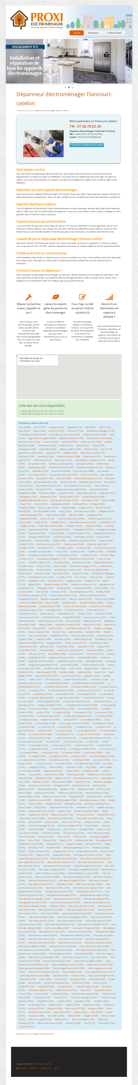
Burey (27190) (65, 511)
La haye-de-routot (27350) (68, 697)
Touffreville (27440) (59, 994)
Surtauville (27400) (97, 979)
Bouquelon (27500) (28, 496)
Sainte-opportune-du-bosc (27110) (100, 972)
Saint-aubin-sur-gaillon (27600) (52, 869)
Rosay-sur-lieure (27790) (39, 851)
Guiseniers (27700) (86, 646)
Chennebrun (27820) (62, 537)
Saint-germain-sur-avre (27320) (66, 898)
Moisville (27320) (94, 796)
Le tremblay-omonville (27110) (83, 749)
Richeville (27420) (36, 847)
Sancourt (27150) (60, 975)
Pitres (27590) (69, 829)
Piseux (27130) (53, 829)
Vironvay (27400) (73, 1023)
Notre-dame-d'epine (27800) (32, 818)
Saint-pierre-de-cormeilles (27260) (75, 935)
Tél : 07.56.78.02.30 (85, 126)
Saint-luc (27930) (105, 909)
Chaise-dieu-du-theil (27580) (50, 526)
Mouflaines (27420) (73, 803)
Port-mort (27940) (27, 836)
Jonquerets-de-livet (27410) (47, 676)
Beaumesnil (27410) (92, 456)
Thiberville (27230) (27, 986)
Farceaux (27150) (58, 591)
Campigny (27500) (95, 515)
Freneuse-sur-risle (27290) (95, 617)
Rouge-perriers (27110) (63, 851)
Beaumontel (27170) (43, 460)
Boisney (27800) (64, 478)
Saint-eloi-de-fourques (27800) (89, 884)
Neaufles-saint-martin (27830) (41, 811)
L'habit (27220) (34, 679)
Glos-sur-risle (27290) (37, 635)
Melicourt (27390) (26, 789)
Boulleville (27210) (107, 493)
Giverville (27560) (93, 632)
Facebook (22, 1068)
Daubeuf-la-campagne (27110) (83, 566)
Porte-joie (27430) (46, 836)
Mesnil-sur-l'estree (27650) (97, 792)
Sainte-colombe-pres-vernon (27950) (68, 964)
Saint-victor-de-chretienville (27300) (43, 957)
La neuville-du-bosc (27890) (63, 708)
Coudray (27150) (78, 551)
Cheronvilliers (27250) (83, 537)
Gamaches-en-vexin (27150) (67, 624)
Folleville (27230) (69, 602)
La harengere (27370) (86, 694)
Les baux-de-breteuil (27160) (101, 756)
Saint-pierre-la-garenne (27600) (32, 946)
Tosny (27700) (25, 994)
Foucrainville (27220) (28, 613)
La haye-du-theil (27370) (93, 697)
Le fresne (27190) (103, 727)
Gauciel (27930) (55, 628)
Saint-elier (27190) (65, 884)
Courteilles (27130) (88, 555)
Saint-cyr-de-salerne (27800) (47, 877)
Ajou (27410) (24, 431)
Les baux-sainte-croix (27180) (33, 760)
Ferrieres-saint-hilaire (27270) (92, 595)
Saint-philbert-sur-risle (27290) (52, 931)
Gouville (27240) (26, 639)
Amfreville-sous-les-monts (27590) (65, 434)
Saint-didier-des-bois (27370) (40, 884)
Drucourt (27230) (42, 573)
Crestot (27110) (27, 559)
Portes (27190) (63, 836)
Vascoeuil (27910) (36, 1008)
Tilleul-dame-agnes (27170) (40, 990)
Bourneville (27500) (90, 500)
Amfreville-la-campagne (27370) (100, 431)
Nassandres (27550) (85, 807)
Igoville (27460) (91, 668)
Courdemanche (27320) (67, 555)
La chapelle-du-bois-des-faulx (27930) (88, 683)
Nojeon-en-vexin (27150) (62, 814)
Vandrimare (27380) (91, 1004)
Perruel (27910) (92, 825)
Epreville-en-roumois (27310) (83, 584)
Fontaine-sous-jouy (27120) (31, 610)
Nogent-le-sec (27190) (38, 814)
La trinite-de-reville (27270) (48, 716)
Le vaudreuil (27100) (71, 752)
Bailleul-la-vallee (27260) (70, 449)
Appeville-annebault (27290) (71, 438)
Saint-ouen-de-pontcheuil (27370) (59, 924)
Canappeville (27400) (28, 518)
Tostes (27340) (41, 994)
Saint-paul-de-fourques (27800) (86, 928)
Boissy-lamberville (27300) (45, 482)
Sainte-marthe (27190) (72, 972)
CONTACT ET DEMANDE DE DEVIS (86, 145)
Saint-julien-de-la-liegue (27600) (32, 906)
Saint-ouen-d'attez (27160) (30, 924)
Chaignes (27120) (27, 526)
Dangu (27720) (43, 566)
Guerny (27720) (46, 646)
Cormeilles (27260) (65, 548)
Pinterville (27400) (36, 829)
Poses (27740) (80, 836)
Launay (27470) (70, 719)
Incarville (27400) (67, 672)
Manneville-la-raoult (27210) (86, 778)
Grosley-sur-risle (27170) (75, 643)
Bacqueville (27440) (47, 449)
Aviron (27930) (82, 445)
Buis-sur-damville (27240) (45, 511)
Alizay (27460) (39, 431)
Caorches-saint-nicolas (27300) (71, 518)
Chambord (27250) (93, 526)
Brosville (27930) (103, 507)
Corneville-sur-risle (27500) (40, 551)
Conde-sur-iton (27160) (74, 544)
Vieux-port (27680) (36, 1015)
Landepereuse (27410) (50, 719)
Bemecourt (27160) (63, 460)
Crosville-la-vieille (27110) (39, 562)
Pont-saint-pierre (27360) (98, 833)
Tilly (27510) (85, 990)
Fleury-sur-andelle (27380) (31, 602)
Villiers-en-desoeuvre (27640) (50, 1023)
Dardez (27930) (60, 566)
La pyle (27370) (42, 712)
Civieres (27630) (42, 540)
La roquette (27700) (61, 712)
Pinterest (47, 1068)
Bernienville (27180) (37, 463)
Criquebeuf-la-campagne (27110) (51, 559)
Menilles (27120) (67, 789)
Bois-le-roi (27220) (89, 474)
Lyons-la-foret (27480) (54, 774)
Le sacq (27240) (53, 741)
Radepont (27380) (74, 844)
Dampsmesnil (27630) (103, 562)
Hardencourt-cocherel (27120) (70, 650)
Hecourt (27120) (76, 654)
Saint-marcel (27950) (50, 913)
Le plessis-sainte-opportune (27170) (95, 738)
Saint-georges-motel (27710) (89, 891)
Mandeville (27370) (44, 778)
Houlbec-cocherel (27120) (93, 665)
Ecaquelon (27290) (80, 573)
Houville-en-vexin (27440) (55, 668)
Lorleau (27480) (72, 771)
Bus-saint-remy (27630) (85, 511)
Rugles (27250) (42, 855)
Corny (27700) (61, 551)
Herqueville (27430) (36, 657)
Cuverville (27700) (61, 562)
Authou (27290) (66, 445)
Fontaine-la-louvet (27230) (75, 606)
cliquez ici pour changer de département (36, 1034)
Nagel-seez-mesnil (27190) (61, 807)
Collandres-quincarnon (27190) (82, 540)
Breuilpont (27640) (27, 507)
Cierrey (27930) (103, 537)
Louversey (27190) (91, 771)
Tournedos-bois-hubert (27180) (85, 994)
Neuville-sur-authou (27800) (86, 811)
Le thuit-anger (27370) (38, 745)
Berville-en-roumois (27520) (61, 467)
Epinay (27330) (34, 584)
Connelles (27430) (26, 548)
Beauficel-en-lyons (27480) (68, 456)
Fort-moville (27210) (95, 610)
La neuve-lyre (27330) (37, 708)
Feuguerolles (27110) (28, 599)
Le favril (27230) (65, 727)
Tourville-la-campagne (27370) (83, 997)
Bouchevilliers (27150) (86, 493)
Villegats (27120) (91, 1015)
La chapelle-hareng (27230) (56, 686)
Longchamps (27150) (53, 771)
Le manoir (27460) (64, 730)
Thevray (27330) (100, 983)
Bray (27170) (25, 504)
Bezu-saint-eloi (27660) (84, 471)
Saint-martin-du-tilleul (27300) (41, 917)
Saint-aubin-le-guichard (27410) (87, 866)
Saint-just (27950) (57, 906)
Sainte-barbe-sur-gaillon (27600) (88, 961)
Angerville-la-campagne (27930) (42, 438)
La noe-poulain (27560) (88, 708)
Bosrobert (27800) (47, 493)
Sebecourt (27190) (28, 979)
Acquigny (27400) (56, 427)
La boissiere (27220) (99, 679)
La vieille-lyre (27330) (28, 719)
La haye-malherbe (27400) (48, 701)
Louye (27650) (34, 774)
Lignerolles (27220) (74, 767)
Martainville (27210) (80, 785)
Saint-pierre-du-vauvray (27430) (98, 942)
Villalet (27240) (74, 1015)
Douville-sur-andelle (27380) (96, 569)
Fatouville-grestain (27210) (81, 591)
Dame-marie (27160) (82, 562)
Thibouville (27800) (46, 986)
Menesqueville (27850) (47, 789)
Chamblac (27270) (74, 526)
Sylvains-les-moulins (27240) (56, 983)
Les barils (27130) (78, 756)
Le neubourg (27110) (64, 734)
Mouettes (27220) (53, 803)
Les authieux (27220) (58, 756)
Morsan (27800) (35, 803)
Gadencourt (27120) (92, 621)
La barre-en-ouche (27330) (75, 679)
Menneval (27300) (86, 789)
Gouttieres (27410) (105, 635)
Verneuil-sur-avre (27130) (39, 1012)
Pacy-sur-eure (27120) (71, 822)
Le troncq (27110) (107, 749)
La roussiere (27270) (83, 712)
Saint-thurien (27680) (84, 953)
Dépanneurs (93, 33)
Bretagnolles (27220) (61, 504)
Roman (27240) (53, 847)
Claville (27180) (59, 540)
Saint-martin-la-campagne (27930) (72, 917)
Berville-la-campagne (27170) (89, 467)
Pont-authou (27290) (51, 833)
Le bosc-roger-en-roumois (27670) (74, 723)
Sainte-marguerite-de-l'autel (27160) (68, 968)
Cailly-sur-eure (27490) (55, 515)
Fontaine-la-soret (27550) (101, 606)
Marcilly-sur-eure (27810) (39, 785)
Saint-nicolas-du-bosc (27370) (98, 920)
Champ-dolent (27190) (38, 529)
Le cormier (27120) (46, 727)
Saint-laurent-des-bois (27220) (81, 906)
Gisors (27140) (59, 632)
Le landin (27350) (44, 730)
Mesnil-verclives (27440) (29, 796)
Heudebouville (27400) (87, 657)
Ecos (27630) (80, 577)
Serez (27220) (61, 979)
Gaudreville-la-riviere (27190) (78, 628)
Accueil (77, 33)
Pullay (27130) (66, 840)
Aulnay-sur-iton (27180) (91, 442)
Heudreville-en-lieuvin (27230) (41, 661)
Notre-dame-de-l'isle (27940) (60, 818)
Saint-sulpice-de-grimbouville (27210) (91, 950)
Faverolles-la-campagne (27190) (33, 595)
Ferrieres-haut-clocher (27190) (63, 595)
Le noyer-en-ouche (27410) (88, 734)
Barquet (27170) (53, 453)
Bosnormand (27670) (99, 489)
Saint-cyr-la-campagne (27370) (76, 877)
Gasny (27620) (39, 628)
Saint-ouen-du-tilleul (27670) (57, 928)
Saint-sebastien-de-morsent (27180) (34, 950)
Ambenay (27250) (56, 431)
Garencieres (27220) (92, 624)
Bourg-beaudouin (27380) (93, 496)
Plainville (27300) (86, 829)
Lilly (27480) (91, 767)
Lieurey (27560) (56, 767)
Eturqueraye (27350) (83, 588)
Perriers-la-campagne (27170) (41, 825)
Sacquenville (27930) (61, 855)
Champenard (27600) (60, 529)
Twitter (34, 1068)
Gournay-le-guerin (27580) (82, 635)
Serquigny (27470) (78, 979)
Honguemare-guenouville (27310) (43, 665)
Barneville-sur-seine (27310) (31, 453)
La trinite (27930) (26, 716)
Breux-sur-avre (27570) (48, 507)
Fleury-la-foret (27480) (105, 599)
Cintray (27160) (25, 540)
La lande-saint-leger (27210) (49, 705)
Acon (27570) (40, 427)
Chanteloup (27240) (37, 533)
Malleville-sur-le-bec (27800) (99, 774)
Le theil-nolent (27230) (73, 741)
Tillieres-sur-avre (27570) (66, 990)
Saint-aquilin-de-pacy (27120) (31, 862)
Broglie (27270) (85, 507)
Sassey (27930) (78, 975)
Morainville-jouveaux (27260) (92, 800)
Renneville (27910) (93, 844)
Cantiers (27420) (47, 518)
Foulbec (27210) (47, 613)
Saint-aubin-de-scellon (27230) (91, 862)
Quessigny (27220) (104, 840)
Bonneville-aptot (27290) (90, 482)
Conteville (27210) (45, 548)
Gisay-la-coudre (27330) (38, 632)
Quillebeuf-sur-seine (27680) (31, 844)
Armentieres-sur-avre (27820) (99, 438)
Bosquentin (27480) (27, 493)
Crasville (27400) (107, 555)
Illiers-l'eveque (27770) (46, 672)
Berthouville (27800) (37, 467)
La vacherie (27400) (104, 716)
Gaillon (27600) (45, 624)
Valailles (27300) (56, 1004)
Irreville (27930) (84, 672)
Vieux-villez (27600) (56, 1015)
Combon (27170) (26, 544)
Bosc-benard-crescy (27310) (48, 485)
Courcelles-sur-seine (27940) (40, 555)
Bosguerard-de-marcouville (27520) (70, 489)
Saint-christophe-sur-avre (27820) (50, 873)
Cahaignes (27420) (107, 511)
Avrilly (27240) (98, 445)
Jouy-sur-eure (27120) (71, 676)
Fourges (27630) (85, 613)
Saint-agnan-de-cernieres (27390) (88, 855)
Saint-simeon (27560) (63, 950)
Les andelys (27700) (37, 756)
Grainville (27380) (43, 639)
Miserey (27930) (76, 796)
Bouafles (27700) (66, 493)
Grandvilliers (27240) (104, 639)
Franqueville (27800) (71, 617)
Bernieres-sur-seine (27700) (61, 463)
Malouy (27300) (25, 778)
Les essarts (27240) (101, 760)
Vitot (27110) (89, 1023)
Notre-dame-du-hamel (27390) (90, 818)
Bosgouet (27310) (44, 489)
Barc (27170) (106, 449)
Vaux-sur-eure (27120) (75, 1008)
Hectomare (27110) (95, 654)
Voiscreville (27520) (106, 1023)
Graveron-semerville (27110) (31, 643)
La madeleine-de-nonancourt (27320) (81, 705)
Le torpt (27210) (59, 749)
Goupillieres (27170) (59, 635)
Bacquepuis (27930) (27, 449)
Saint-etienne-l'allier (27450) (58, 888)
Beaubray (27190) (46, 456)
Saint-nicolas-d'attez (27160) (69, 920)
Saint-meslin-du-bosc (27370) (41, 920)
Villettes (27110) (61, 1019)
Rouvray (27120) (26, 855)
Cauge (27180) (40, 522)
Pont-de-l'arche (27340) (73, 833)
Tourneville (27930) (42, 997)
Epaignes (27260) (74, 580)
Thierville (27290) (65, 986)
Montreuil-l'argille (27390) (65, 800)
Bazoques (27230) (27, 456)
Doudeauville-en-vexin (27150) (67, 569)
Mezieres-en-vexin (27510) (54, 796)
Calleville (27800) (76, 515)
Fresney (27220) (73, 621)
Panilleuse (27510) (92, 822)
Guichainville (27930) (65, 646)
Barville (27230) (70, 453)
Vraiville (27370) (27, 1026)
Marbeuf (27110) (82, 782)
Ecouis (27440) (96, 577)
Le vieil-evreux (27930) (92, 752)
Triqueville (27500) (82, 1001)
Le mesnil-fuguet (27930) (86, 730)
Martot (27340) (99, 785)
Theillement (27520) (80, 983)
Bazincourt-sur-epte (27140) (93, 453)
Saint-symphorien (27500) (60, 953)
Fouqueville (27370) (65, 613)
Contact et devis (114, 33)
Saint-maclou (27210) (28, 913)
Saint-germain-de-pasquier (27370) (61, 895)
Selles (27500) (45, 979)
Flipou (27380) (52, 602)
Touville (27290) (64, 1001)
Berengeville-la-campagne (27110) (90, 460)
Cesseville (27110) (107, 522)
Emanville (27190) (55, 580)
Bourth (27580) (108, 500)
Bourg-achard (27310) (69, 496)
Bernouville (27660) (84, 463)
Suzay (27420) (34, 983)
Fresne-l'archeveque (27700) (50, 621)
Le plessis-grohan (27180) (39, 738)
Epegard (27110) (92, 580)
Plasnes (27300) (104, 829)
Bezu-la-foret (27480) (61, 471)
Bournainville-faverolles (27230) (64, 500)
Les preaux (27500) (63, 763)
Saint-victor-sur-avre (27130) (75, 957)
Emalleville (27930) (36, 580)
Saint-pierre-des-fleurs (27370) (41, 939)
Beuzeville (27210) (40, 471)
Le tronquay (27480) (29, 752)
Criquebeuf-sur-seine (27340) (81, 559)
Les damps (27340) (81, 760)
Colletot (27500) (106, 540)
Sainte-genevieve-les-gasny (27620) (34, 968)
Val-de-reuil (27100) (36, 1004)
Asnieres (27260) (51, 442)
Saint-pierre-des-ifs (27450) (70, 939)
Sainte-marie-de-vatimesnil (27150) (43, 972)
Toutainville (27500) (45, 1001)
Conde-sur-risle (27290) (97, 544)
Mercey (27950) (104, 789)
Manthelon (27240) (40, 782)
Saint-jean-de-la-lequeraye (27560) (65, 902)
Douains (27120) (44, 569)
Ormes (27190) (35, 822)
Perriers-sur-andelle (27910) (70, 825)
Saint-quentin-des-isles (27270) (62, 946)
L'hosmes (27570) (52, 679)
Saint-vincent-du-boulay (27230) (57, 961)
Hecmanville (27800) (57, 654)
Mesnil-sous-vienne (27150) (70, 792)
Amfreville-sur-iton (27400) (94, 434)
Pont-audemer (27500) (29, 833)
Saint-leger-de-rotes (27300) (50, 909)
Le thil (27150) (92, 741)
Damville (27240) (26, 566)
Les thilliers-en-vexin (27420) (87, 763)
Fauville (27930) (103, 591)
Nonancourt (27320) (85, 814)
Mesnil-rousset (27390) (45, 792)
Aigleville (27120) (74, 427)
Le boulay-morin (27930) (103, 723)
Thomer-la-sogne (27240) (87, 986)
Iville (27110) (99, 672)
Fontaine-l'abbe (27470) (49, 606)
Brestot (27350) (41, 504)
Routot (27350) (107, 851)
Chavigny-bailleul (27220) (39, 537)
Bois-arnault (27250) (37, 474)
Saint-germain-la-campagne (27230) (34, 898)
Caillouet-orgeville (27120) (31, 515)
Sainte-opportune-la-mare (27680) (35, 975)
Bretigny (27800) (97, 504)
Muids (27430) (25, 807)
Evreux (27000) (101, 588)
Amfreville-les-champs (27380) (33, 434)
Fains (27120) (42, 591)
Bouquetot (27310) (48, 496)
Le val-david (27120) (49, 752)
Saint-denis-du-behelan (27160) (72, 880)
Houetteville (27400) (69, 665)
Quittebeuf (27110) (55, 844)
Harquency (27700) (95, 650)
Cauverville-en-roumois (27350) (82, 522)
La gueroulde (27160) (64, 694)
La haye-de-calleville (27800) (40, 697)
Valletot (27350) (73, 1004)
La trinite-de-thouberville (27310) (78, 716)
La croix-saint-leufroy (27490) (61, 690)
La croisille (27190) (36, 690)
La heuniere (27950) (102, 701)
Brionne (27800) (69, 507)
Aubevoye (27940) (69, 442)
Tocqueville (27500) (102, 990)
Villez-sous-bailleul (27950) (83, 1019)
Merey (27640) (25, 792)
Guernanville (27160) (28, 646)
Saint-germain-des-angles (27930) (94, 895)
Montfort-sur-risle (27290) (39, 800)
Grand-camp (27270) (83, 639)
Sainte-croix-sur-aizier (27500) (100, 964)
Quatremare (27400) (84, 840)
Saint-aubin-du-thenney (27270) (57, 866)
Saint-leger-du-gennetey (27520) (80, 909)
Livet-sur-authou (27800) (29, 771)
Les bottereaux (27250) (59, 760)
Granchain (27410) (62, 639)
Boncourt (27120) (68, 482)
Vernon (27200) (80, 1012)
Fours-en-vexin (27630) (29, 617)
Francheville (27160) (51, 617)
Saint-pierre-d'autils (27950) (80, 931)
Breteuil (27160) (80, 504)
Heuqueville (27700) (94, 661)
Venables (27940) (95, 1008)
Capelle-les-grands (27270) (99, 518)
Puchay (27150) (49, 840)
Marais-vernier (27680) (62, 782)
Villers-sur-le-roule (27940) (39, 1019)
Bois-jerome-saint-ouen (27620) (64, 474)
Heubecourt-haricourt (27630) (61, 657)
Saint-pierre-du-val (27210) (69, 942)
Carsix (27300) (25, 522)
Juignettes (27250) (92, 676)
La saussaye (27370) (104, 712)
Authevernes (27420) (47, 445)
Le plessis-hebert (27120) (65, 738)
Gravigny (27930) (54, 643)
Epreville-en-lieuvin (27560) (56, 584)
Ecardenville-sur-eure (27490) (41, 577)
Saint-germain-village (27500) (96, 898)
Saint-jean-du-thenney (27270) (97, 902)
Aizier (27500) (105, 427)
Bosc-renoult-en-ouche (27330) (77, 485)
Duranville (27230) (61, 573)
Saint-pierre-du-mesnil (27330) (41, 942)
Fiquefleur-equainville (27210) (53, 599)
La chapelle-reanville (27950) (83, 686)
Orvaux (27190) (51, 822)
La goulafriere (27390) (42, 694)
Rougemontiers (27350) (87, 851)
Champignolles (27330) (83, 529)
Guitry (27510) (103, 646)
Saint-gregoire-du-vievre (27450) (33, 902)
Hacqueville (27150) (27, 650)
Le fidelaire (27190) (83, 727)
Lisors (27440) (106, 767)
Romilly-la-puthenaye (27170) (76, 847)
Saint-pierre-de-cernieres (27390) (42, 935)
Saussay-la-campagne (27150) (101, 975)
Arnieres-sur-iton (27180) (29, 442)
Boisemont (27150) (45, 478)
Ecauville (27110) (64, 577)
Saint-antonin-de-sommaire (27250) (95, 858)
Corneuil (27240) (83, 548)
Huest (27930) (75, 668)
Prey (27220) (33, 840)
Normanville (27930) (106, 814)
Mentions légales (43, 1064)
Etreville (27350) (63, 588)
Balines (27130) (91, 449)
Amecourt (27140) (75, 431)
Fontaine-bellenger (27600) (91, 602)
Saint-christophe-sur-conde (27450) (83, 873)
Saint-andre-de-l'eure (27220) (64, 858)
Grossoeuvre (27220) (98, 643)
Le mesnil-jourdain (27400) (40, 734)
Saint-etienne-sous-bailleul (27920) (88, 888)
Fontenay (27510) (54, 610)
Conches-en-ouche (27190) (48, 544)
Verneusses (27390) (62, 1012)
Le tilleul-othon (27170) (38, 749)
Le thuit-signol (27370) (61, 745)
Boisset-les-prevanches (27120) (88, 478)
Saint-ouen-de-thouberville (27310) (93, 924)
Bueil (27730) (24, 511)
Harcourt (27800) (46, 650)
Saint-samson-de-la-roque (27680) (94, 946)
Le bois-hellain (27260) (45, 723)
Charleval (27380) (56, 533)
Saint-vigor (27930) (99, 957)
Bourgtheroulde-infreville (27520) (33, 500)
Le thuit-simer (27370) (83, 745)
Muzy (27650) (40, 807)
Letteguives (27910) (37, 767)
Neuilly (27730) (64, 811)
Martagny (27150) (61, 785)
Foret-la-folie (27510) (74, 610)
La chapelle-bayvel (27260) (56, 683)
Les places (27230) (43, 763)
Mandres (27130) (63, 778)
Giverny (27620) (75, 632)
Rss (58, 1068)
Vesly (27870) (96, 1012)
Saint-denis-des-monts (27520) (41, 880)
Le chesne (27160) (27, 727)
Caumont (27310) (58, 522)
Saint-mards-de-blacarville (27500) (77, 913)
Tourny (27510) (60, 997)
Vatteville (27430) (54, 1008)
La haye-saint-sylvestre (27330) (76, 701)
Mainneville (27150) (75, 774)
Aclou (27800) (25, 427)
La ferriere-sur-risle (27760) (89, 690)
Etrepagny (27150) (45, 588)
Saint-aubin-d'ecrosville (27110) (60, 862)
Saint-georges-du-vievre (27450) (59, 891)
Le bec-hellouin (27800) (90, 719)
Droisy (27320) (25, 573)
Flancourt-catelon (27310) (80, 599)
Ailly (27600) (90, 427)
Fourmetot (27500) (103, 613)
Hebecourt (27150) (36, 654)
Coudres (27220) (95, 551)
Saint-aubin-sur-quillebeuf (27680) (83, 869)
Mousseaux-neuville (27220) (97, 803)
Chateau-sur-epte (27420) (78, 533)
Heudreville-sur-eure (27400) (69, 661)
